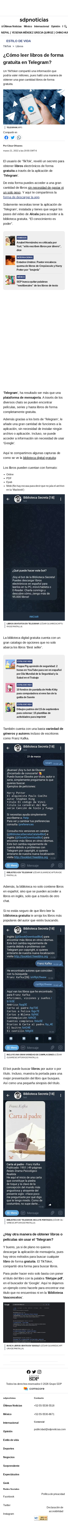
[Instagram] (39, 1372)
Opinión (55, 26)
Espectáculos (11, 1474)
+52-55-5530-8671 (44, 1414)
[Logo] (34, 20)
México (28, 26)
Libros (19, 46)
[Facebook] (6, 137)
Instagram (8, 1513)
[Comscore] (34, 1388)
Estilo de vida (11, 1440)
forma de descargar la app (21, 197)
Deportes (8, 1448)
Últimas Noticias (12, 26)
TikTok (7, 46)
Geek (6, 1483)
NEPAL (5, 32)
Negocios (8, 1457)
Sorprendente (11, 1465)
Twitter (6, 1505)
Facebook (8, 1496)
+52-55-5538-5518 (44, 1405)
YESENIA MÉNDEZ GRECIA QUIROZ (32, 32)
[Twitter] (12, 137)
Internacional (41, 26)
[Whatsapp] (19, 137)
